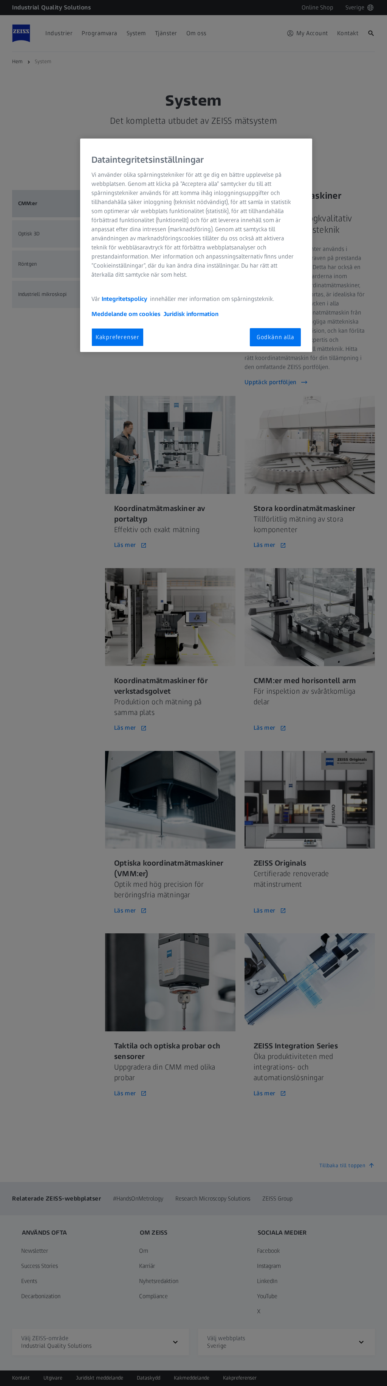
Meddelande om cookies (125, 314)
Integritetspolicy (125, 298)
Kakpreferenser (117, 337)
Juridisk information (191, 314)
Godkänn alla (275, 337)
